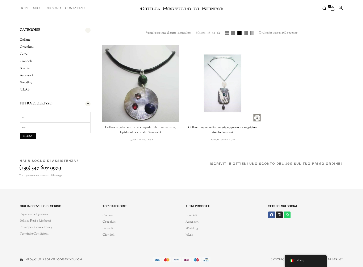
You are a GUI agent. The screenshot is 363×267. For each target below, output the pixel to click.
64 (218, 33)
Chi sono (53, 8)
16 (209, 33)
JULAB (24, 90)
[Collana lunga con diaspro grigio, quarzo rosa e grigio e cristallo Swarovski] (222, 83)
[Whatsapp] (287, 215)
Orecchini (27, 47)
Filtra (28, 136)
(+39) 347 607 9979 (40, 168)
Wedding (26, 82)
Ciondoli (26, 61)
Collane (25, 40)
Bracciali (25, 68)
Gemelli (25, 54)
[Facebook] (271, 215)
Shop (37, 8)
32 (213, 33)
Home (24, 8)
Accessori (26, 75)
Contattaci (75, 8)
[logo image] (181, 8)
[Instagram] (279, 215)
